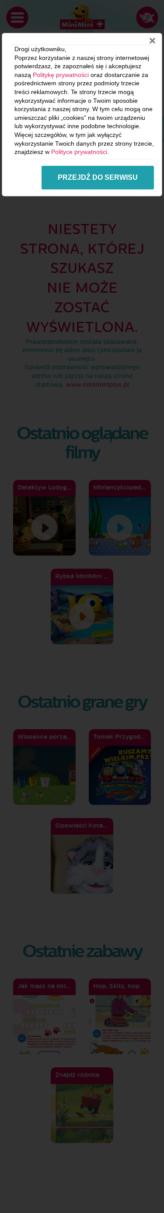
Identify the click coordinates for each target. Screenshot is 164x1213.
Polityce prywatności (79, 151)
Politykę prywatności (61, 74)
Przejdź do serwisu (98, 177)
